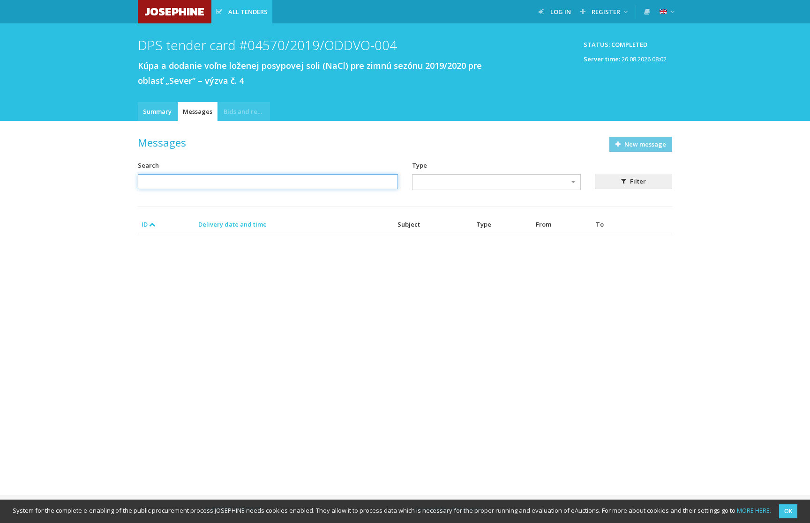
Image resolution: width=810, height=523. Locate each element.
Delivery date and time (232, 224)
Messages (197, 111)
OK (788, 511)
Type (419, 165)
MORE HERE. (754, 510)
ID (145, 224)
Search (148, 165)
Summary (157, 111)
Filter (637, 181)
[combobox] (496, 182)
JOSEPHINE (174, 11)
